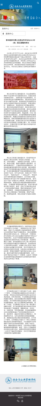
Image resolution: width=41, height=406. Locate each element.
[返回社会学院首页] (20, 6)
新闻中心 (37, 28)
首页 (32, 28)
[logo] (20, 378)
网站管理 (20, 397)
